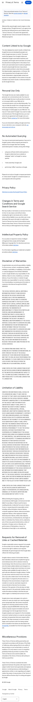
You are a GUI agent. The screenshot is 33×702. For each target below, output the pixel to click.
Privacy (20, 689)
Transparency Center (8, 694)
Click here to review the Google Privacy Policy (14, 192)
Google (4, 689)
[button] (3, 2)
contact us (14, 118)
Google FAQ (5, 625)
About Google (12, 689)
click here (15, 245)
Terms (26, 689)
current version (18, 13)
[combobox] (10, 699)
